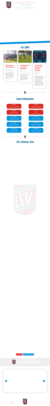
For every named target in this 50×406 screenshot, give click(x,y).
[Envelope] (41, 7)
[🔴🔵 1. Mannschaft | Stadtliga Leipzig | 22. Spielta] (30, 246)
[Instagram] (41, 4)
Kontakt (46, 403)
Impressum (45, 401)
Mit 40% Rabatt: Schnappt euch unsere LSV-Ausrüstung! (39, 68)
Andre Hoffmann (38, 72)
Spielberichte (28, 72)
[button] (6, 381)
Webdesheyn (8, 402)
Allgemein (37, 74)
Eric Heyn (22, 70)
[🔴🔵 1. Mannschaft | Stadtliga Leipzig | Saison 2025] (20, 249)
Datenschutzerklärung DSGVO (42, 399)
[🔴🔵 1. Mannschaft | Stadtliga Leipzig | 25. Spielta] (40, 246)
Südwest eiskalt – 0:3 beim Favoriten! (9, 66)
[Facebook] (41, 2)
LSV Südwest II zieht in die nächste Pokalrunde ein (24, 67)
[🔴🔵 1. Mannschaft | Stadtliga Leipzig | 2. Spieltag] (9, 247)
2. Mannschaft (23, 72)
